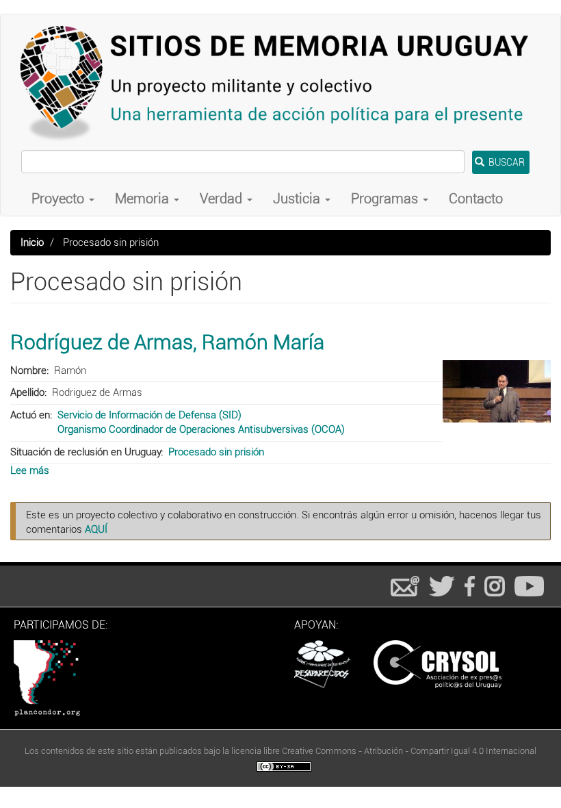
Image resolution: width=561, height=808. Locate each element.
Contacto (476, 198)
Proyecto (59, 198)
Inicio (32, 242)
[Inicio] (280, 82)
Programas (386, 198)
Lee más (29, 470)
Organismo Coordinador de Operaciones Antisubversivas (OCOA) (201, 429)
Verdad (223, 198)
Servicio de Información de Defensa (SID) (149, 415)
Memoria (143, 198)
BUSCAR (505, 162)
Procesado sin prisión (216, 452)
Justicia (298, 198)
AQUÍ (96, 529)
